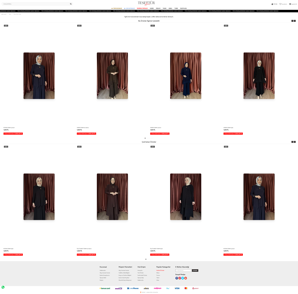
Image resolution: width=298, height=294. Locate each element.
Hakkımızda (103, 270)
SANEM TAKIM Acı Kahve (9, 127)
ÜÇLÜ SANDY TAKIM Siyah (83, 248)
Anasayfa (4, 14)
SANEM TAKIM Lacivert (82, 127)
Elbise (152, 8)
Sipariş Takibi (103, 277)
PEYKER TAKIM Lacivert (155, 248)
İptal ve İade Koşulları (124, 277)
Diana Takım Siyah (17, 14)
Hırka (170, 8)
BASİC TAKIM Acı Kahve (229, 127)
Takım (164, 8)
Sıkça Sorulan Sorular (105, 273)
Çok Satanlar (130, 8)
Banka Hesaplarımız (105, 275)
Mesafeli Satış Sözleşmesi (125, 280)
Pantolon (183, 8)
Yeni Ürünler (141, 273)
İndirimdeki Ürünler (142, 275)
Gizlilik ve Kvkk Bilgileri (124, 273)
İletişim (101, 280)
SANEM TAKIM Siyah (155, 127)
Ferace (158, 8)
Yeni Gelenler (117, 8)
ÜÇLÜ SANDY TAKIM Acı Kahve (10, 248)
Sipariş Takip (141, 277)
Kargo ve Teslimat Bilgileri (125, 275)
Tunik (176, 8)
